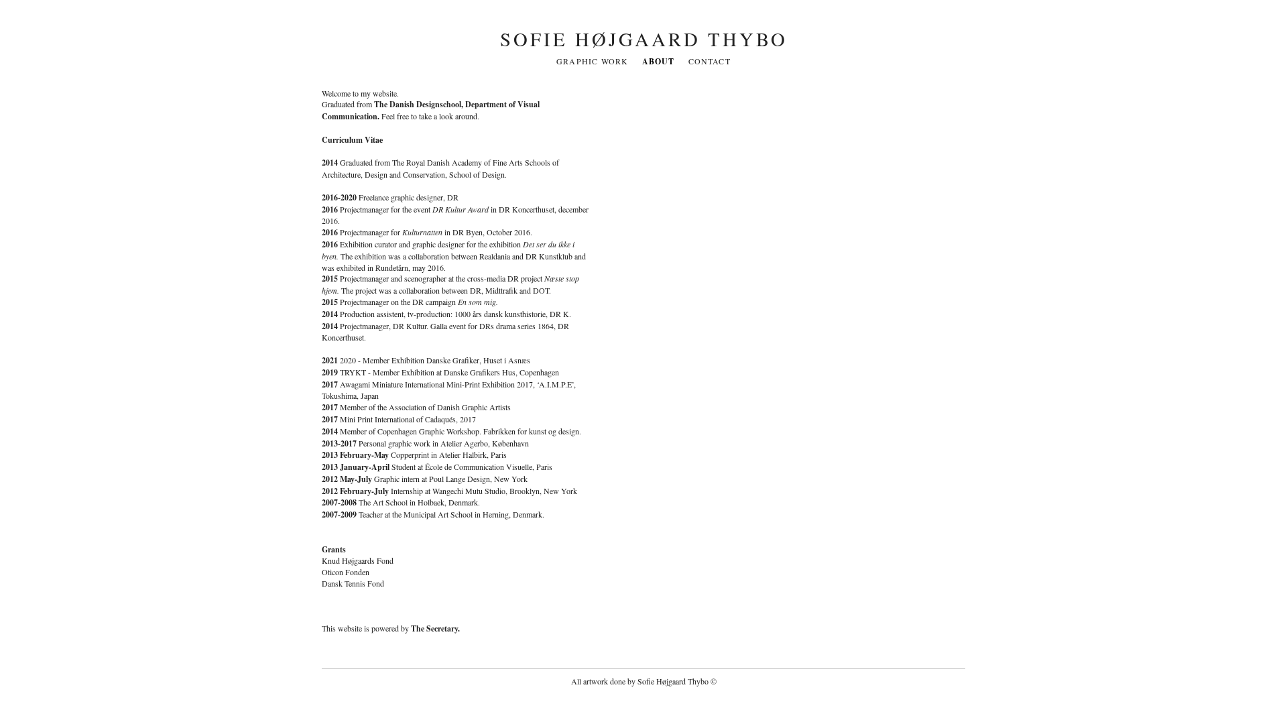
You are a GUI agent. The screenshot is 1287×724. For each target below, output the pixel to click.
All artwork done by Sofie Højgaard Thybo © (644, 681)
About (658, 61)
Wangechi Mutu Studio (468, 490)
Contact (709, 61)
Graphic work (592, 61)
